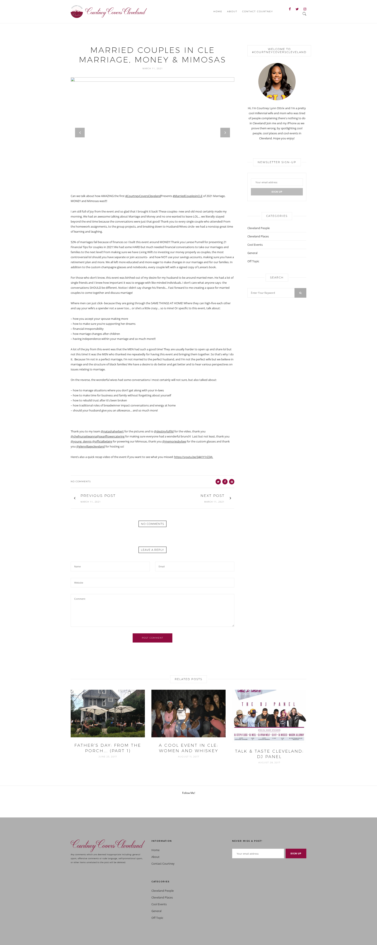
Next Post (212, 496)
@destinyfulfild (164, 431)
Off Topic (253, 261)
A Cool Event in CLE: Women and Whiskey (188, 748)
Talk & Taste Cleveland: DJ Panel (269, 754)
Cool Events (255, 245)
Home (217, 11)
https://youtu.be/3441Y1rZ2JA (193, 457)
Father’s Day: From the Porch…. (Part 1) (107, 748)
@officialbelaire (102, 441)
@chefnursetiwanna (84, 436)
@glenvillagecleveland (90, 446)
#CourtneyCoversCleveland (143, 196)
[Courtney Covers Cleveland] (109, 11)
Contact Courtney (257, 11)
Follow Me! (188, 793)
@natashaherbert (112, 431)
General (252, 253)
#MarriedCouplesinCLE (187, 196)
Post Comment (152, 637)
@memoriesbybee (174, 441)
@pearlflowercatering (111, 436)
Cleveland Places (258, 236)
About (232, 11)
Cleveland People (258, 228)
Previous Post (98, 496)
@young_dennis (81, 441)
